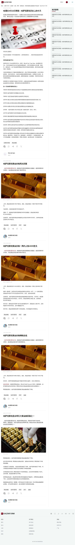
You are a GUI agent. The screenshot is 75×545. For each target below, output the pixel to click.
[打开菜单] (72, 2)
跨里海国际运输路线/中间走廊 (32, 5)
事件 (18, 5)
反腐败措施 (31, 531)
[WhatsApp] (8, 146)
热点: (2, 5)
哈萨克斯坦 (14, 225)
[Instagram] (4, 146)
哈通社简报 (7, 143)
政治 (2, 525)
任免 (15, 5)
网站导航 (59, 522)
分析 (2, 528)
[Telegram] (13, 146)
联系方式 (59, 525)
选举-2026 (6, 5)
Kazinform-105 (43, 5)
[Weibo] (62, 513)
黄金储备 (14, 143)
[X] (21, 146)
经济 (20, 225)
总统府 (11, 5)
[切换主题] (68, 2)
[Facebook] (17, 146)
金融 (25, 225)
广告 (58, 528)
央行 (25, 489)
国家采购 (31, 534)
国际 (2, 534)
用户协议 (31, 522)
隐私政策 (31, 525)
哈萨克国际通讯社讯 (10, 168)
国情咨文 (22, 5)
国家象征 (31, 528)
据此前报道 (6, 384)
